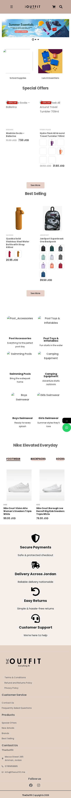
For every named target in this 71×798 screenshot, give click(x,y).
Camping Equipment (51, 375)
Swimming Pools (20, 374)
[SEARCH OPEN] (61, 7)
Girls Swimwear (48, 418)
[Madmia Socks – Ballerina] (18, 113)
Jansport (44, 235)
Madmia (9, 129)
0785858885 (11, 766)
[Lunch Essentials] (19, 62)
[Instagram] (38, 785)
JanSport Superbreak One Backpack (51, 240)
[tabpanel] (35, 28)
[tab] (33, 39)
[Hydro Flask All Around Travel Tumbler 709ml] (52, 113)
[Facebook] (30, 785)
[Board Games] (52, 62)
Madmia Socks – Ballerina (15, 135)
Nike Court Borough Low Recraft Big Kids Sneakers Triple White (50, 511)
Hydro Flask (45, 129)
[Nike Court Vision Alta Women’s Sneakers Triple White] (19, 485)
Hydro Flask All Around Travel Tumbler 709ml (52, 135)
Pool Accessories (20, 338)
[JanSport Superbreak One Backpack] (52, 218)
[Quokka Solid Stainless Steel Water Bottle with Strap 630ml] (18, 218)
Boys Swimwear (22, 418)
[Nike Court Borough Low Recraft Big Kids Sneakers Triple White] (52, 485)
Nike (5, 504)
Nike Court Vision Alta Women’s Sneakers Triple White (17, 511)
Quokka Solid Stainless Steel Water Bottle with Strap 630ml (17, 243)
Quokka (9, 235)
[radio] (43, 142)
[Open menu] (11, 6)
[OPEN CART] (54, 7)
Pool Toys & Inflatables (51, 339)
